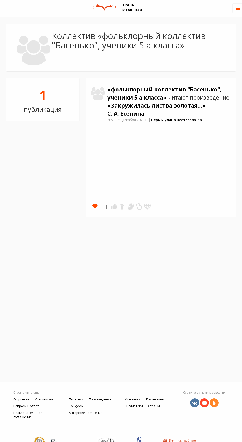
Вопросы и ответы (27, 406)
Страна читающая (27, 392)
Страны (154, 406)
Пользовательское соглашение (27, 415)
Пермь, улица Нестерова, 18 (176, 119)
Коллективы (155, 399)
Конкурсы (76, 406)
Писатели (76, 399)
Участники (133, 399)
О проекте (21, 399)
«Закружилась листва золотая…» (156, 105)
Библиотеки (134, 406)
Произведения (100, 399)
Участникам (44, 399)
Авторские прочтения (85, 413)
